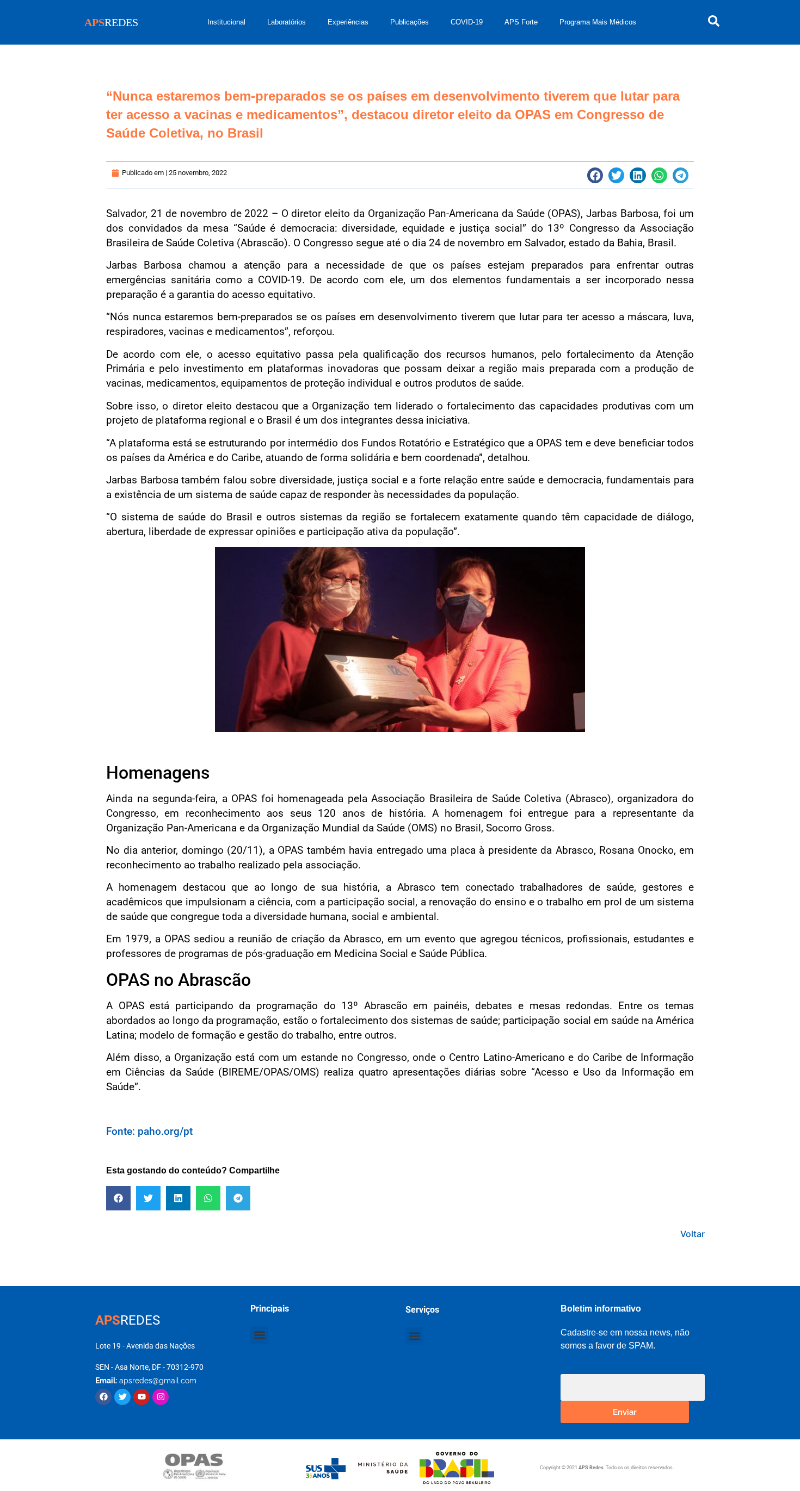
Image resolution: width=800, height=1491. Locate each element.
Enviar (625, 1411)
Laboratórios (286, 22)
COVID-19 (467, 22)
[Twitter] (122, 1397)
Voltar (692, 1233)
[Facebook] (103, 1397)
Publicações (409, 22)
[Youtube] (141, 1397)
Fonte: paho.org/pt (149, 1131)
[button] (595, 175)
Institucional (226, 22)
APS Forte (521, 22)
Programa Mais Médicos (597, 22)
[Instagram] (160, 1397)
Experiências (348, 22)
